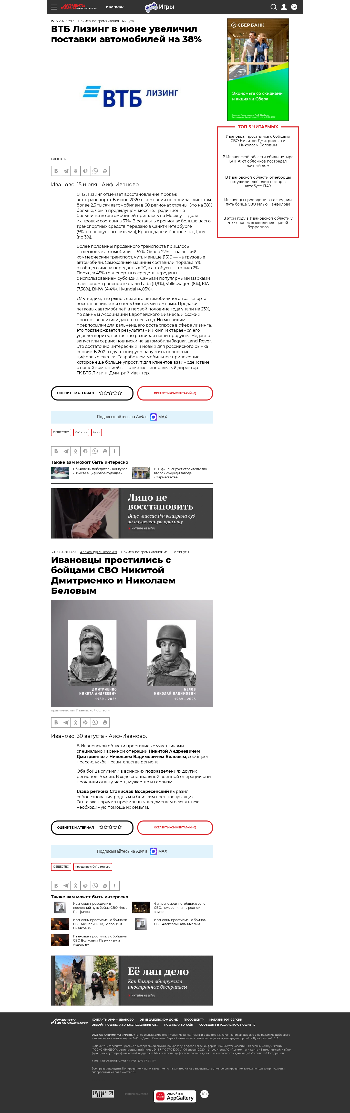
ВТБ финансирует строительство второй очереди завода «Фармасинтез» (180, 473)
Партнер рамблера (136, 1093)
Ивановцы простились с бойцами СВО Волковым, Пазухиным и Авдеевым (100, 940)
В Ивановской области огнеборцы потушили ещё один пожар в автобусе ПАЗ (258, 181)
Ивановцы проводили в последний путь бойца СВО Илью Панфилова (258, 202)
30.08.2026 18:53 (63, 552)
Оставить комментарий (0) (175, 393)
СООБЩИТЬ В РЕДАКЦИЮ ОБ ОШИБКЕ (227, 1024)
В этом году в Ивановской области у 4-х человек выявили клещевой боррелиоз (258, 222)
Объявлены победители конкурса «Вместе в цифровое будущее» (100, 471)
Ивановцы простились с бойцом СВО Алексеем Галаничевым (180, 922)
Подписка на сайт (178, 1024)
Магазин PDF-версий (225, 1019)
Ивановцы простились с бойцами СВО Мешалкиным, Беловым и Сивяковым (100, 924)
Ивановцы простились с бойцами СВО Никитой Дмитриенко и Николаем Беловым (258, 140)
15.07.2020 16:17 (62, 21)
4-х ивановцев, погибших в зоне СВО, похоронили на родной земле (179, 908)
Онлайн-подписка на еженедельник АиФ (125, 1024)
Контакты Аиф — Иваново (113, 1019)
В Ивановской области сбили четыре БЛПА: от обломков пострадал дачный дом (258, 161)
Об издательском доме (159, 1019)
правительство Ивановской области (80, 710)
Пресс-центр (193, 1019)
